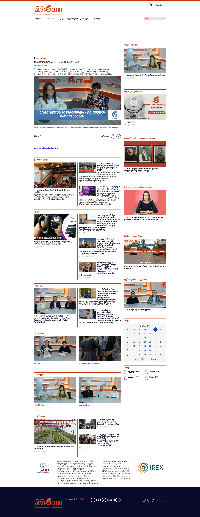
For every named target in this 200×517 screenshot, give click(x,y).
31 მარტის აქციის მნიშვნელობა (139, 310)
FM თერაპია (41, 58)
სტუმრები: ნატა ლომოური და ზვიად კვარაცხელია (146, 75)
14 (145, 346)
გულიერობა (131, 122)
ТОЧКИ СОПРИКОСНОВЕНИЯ (89, 363)
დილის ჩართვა (39, 405)
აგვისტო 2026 (145, 326)
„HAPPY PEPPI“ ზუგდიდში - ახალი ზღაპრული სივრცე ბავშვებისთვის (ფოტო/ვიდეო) (108, 189)
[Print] (36, 136)
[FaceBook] (113, 136)
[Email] (39, 136)
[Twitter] (118, 136)
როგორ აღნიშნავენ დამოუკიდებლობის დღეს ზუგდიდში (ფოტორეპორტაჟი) (108, 422)
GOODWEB (80, 499)
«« (128, 326)
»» (162, 326)
